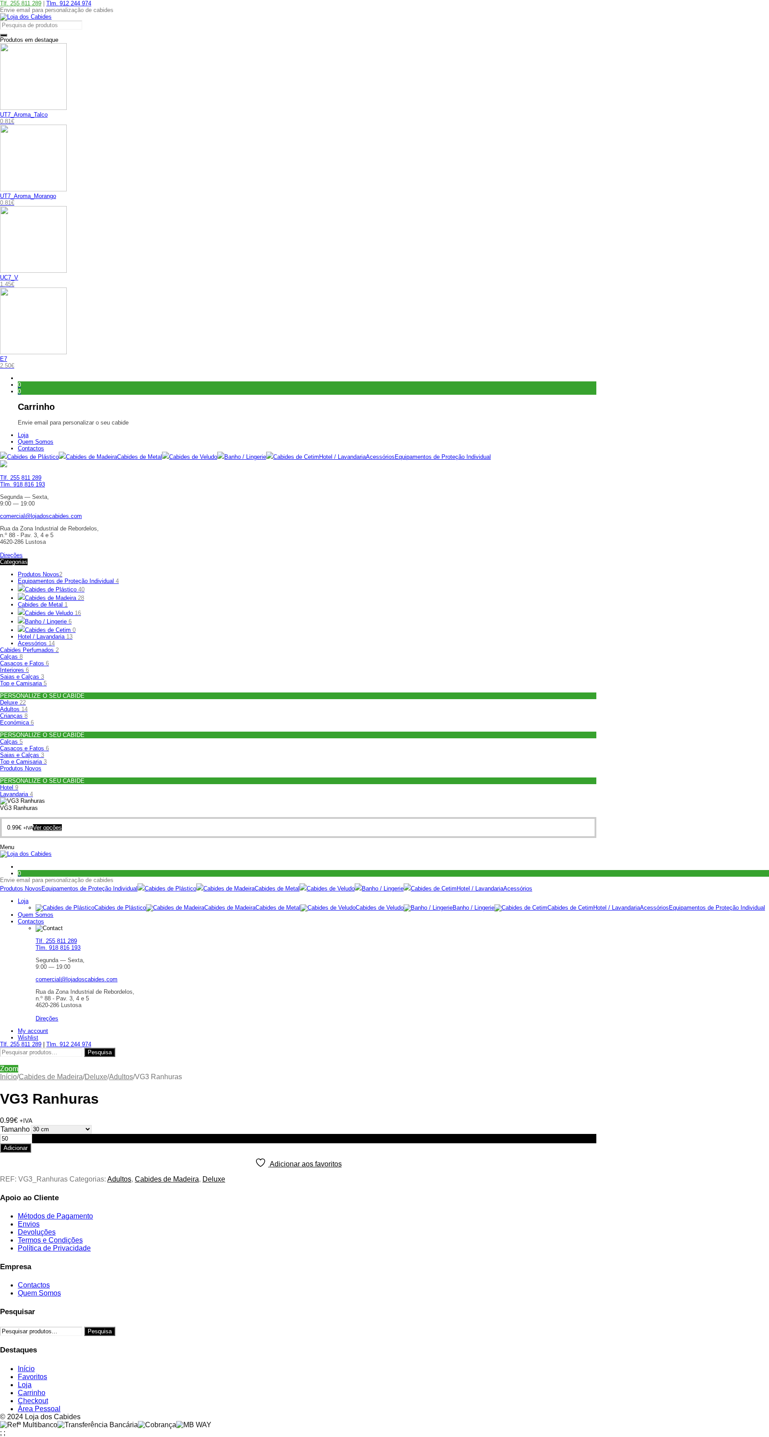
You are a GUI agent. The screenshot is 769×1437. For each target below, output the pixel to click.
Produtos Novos (40, 574)
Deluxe (13, 702)
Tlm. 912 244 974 (68, 3)
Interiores (14, 670)
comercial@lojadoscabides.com (41, 516)
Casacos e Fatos (24, 663)
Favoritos (32, 1376)
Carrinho (31, 1393)
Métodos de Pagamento (55, 1216)
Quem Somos (39, 1293)
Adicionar (16, 1148)
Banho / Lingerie (48, 621)
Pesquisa (100, 1052)
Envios (29, 1224)
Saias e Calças (22, 676)
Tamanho (15, 1129)
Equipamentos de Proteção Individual (68, 581)
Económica (17, 722)
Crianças (14, 715)
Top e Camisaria (23, 683)
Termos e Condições (50, 1240)
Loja (25, 1384)
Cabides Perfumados (29, 650)
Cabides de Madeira (51, 1077)
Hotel (9, 787)
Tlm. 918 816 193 (22, 484)
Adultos (14, 709)
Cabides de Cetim (50, 630)
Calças (11, 656)
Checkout (33, 1401)
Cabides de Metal (43, 604)
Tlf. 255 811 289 (20, 3)
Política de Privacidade (54, 1248)
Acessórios (36, 643)
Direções (11, 555)
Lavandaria (16, 794)
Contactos (34, 1285)
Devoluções (37, 1232)
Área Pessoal (39, 1409)
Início (8, 1077)
